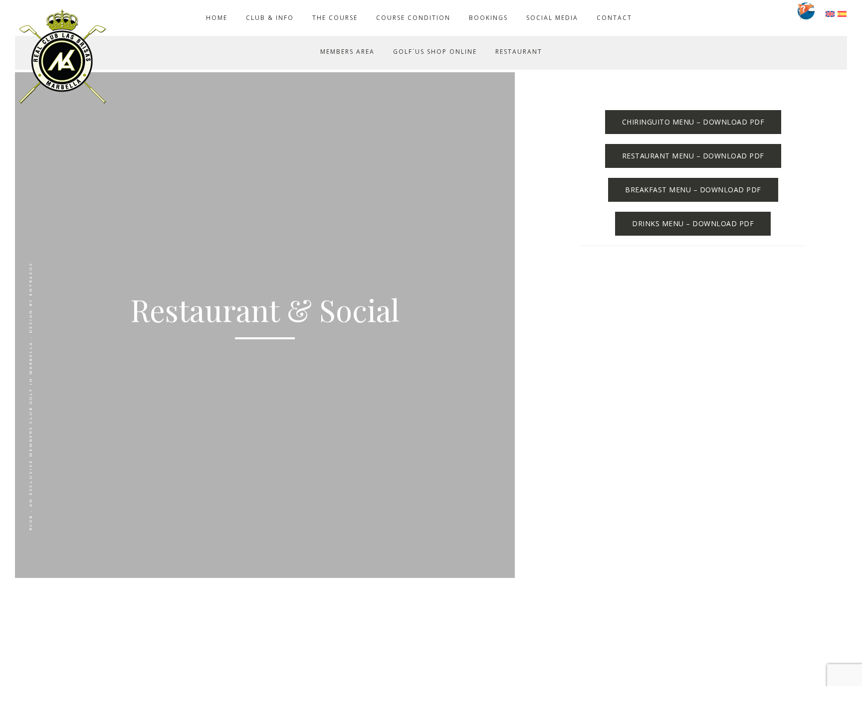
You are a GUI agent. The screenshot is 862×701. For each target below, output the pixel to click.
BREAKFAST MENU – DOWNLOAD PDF (693, 189)
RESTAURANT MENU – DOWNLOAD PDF (693, 155)
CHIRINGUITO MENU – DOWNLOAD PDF (693, 122)
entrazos (30, 278)
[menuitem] (830, 13)
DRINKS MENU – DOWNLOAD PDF (693, 223)
